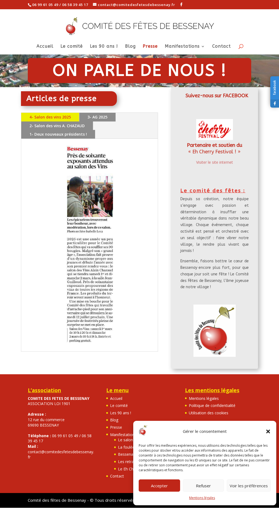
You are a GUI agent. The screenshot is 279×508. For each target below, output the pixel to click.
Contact (221, 46)
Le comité (71, 46)
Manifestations (182, 46)
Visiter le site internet (214, 162)
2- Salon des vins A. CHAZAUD (57, 125)
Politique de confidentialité (212, 405)
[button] (268, 431)
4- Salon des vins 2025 (50, 117)
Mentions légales (202, 497)
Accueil (45, 46)
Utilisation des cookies (208, 412)
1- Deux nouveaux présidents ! (58, 134)
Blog (130, 46)
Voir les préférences (249, 485)
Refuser (203, 485)
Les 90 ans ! (104, 46)
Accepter (159, 485)
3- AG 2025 (97, 117)
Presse (150, 46)
